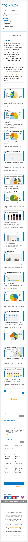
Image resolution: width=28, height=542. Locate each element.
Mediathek (5, 18)
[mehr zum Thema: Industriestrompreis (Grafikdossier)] (14, 179)
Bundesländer (17, 456)
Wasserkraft (17, 470)
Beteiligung (7, 454)
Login (4, 1)
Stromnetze (17, 466)
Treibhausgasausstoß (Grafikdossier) (11, 303)
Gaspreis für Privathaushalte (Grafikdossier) (13, 100)
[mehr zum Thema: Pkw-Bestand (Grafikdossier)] (14, 215)
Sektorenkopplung (18, 463)
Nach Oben (15, 399)
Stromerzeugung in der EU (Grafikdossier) (12, 379)
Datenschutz (16, 501)
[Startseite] (11, 6)
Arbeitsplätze (17, 453)
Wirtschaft (17, 474)
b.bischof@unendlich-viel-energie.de (13, 74)
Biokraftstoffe (7, 456)
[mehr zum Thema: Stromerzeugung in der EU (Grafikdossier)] (14, 372)
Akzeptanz (7, 453)
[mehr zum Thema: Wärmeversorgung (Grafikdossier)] (14, 196)
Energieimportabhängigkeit (9, 243)
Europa (16, 458)
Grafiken (6, 20)
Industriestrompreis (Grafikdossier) (11, 186)
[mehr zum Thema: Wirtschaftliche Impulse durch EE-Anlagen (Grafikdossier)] (14, 135)
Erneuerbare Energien (9, 10)
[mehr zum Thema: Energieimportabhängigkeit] (14, 236)
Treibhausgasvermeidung (9, 283)
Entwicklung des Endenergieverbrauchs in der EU (14, 322)
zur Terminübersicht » (18, 486)
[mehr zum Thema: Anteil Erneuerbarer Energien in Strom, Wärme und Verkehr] (14, 156)
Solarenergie (7, 465)
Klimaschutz (7, 461)
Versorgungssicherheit (19, 469)
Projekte (5, 16)
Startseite (15, 35)
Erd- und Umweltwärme (8, 459)
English (17, 1)
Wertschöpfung (18, 472)
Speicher (17, 465)
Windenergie (7, 474)
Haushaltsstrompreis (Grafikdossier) (11, 341)
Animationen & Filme (8, 26)
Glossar (13, 1)
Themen (5, 13)
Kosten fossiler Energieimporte (10, 262)
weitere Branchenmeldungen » (10, 434)
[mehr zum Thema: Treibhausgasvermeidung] (14, 277)
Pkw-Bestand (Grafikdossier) (10, 222)
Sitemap (11, 501)
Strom (6, 466)
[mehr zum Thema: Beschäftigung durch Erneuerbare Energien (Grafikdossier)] (14, 114)
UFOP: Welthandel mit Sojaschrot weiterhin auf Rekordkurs (14, 424)
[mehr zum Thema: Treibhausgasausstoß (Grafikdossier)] (14, 296)
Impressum (22, 501)
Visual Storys (7, 24)
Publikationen (7, 23)
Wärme (6, 470)
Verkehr (6, 468)
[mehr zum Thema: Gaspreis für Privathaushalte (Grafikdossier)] (14, 93)
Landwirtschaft (8, 463)
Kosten (16, 461)
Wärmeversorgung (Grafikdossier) (11, 202)
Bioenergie (17, 454)
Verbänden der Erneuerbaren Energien (14, 527)
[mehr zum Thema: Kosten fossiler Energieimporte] (14, 256)
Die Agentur (6, 28)
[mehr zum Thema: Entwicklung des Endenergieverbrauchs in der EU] (14, 316)
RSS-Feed (6, 501)
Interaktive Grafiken (8, 21)
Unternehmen (18, 525)
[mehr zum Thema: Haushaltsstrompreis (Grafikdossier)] (14, 335)
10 (16, 393)
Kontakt (8, 1)
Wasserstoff (7, 472)
